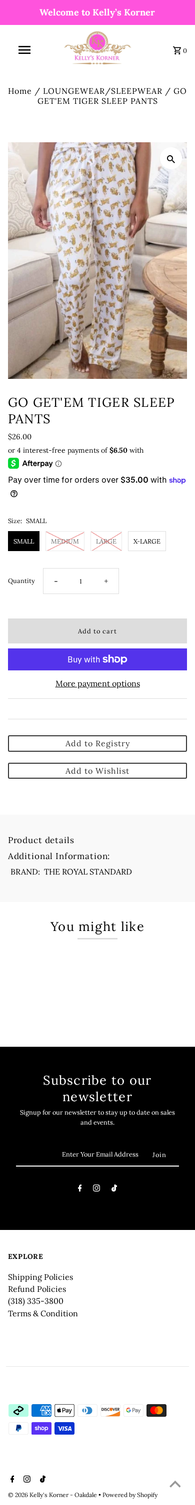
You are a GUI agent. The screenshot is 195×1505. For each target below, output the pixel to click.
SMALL (24, 541)
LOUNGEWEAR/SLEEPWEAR (102, 91)
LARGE (106, 541)
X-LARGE (147, 541)
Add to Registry (98, 743)
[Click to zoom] (171, 158)
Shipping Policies (40, 1277)
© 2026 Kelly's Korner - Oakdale (53, 1495)
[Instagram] (96, 1190)
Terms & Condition (43, 1313)
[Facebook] (80, 1190)
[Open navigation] (24, 49)
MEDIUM (65, 541)
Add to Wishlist (98, 771)
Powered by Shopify (130, 1495)
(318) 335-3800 (36, 1301)
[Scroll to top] (175, 1485)
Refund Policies (37, 1289)
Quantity (21, 581)
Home (20, 91)
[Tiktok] (114, 1190)
